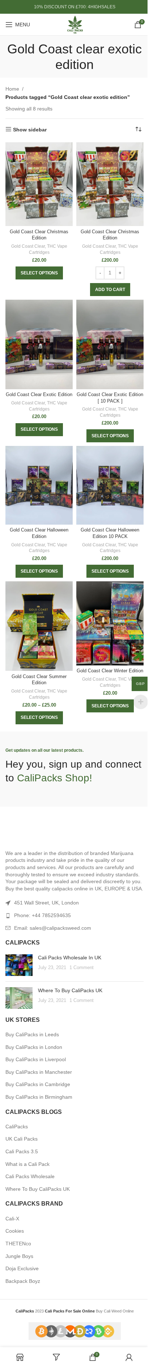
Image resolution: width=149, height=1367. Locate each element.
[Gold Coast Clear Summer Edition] (39, 626)
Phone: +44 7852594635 (42, 915)
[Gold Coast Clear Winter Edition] (110, 623)
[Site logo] (74, 24)
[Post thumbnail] (19, 965)
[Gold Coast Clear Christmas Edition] (39, 184)
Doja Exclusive (22, 1268)
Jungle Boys (19, 1256)
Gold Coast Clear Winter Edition (110, 670)
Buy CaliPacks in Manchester (38, 1072)
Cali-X (12, 1218)
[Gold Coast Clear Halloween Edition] (39, 485)
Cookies (14, 1231)
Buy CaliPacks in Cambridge (37, 1084)
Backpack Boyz (22, 1281)
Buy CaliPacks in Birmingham (38, 1097)
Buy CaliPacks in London (33, 1047)
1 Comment (81, 967)
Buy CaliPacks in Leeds (32, 1034)
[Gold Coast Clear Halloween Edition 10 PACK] (110, 485)
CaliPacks (16, 1126)
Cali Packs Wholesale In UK (69, 957)
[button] (110, 289)
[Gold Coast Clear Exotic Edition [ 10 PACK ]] (110, 344)
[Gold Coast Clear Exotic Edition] (39, 344)
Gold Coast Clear (28, 246)
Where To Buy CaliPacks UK (70, 990)
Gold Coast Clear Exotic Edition (39, 394)
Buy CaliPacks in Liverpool (35, 1059)
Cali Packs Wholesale (30, 1176)
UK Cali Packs (21, 1139)
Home (12, 89)
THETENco (18, 1243)
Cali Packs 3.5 (21, 1151)
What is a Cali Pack (27, 1164)
